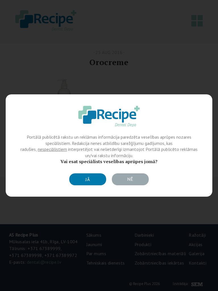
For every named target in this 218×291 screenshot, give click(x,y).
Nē (130, 179)
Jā (87, 179)
